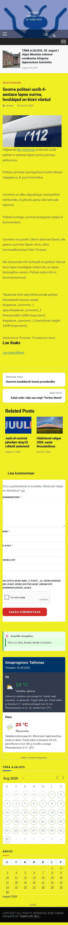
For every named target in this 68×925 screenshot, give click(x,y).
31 (42, 794)
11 (16, 812)
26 (25, 830)
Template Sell (30, 916)
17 (7, 821)
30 (34, 794)
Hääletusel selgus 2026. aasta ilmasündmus (49, 442)
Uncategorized (12, 83)
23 (60, 821)
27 (7, 794)
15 (52, 812)
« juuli (32, 904)
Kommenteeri (12, 497)
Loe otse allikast (13, 352)
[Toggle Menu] (63, 41)
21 (42, 821)
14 (42, 812)
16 (60, 812)
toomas (9, 105)
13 (34, 812)
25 (16, 830)
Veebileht (9, 560)
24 (7, 830)
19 (25, 821)
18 (16, 821)
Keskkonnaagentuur (37, 757)
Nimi (6, 531)
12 (25, 812)
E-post (8, 545)
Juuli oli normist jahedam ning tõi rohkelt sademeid (17, 442)
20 (34, 821)
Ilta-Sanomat (26, 149)
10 (7, 812)
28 (16, 794)
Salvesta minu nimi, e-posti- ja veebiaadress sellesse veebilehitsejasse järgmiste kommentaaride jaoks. (32, 584)
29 (25, 794)
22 (52, 821)
